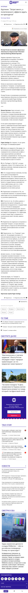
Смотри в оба (8, 510)
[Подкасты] (23, 578)
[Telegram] (14, 591)
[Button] (8, 24)
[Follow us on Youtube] (9, 578)
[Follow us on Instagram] (12, 578)
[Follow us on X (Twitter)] (5, 578)
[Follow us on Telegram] (16, 578)
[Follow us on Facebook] (2, 578)
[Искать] (22, 591)
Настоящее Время (5, 18)
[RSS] (19, 578)
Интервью (4, 6)
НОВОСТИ (6, 466)
